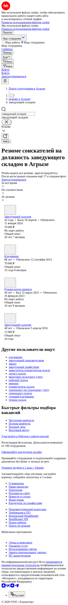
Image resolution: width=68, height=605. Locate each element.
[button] (5, 69)
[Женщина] (10, 210)
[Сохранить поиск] (5, 137)
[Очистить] (6, 122)
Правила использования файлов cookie (25, 28)
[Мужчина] (10, 283)
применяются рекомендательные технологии (31, 563)
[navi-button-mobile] (5, 81)
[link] (7, 61)
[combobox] (18, 114)
